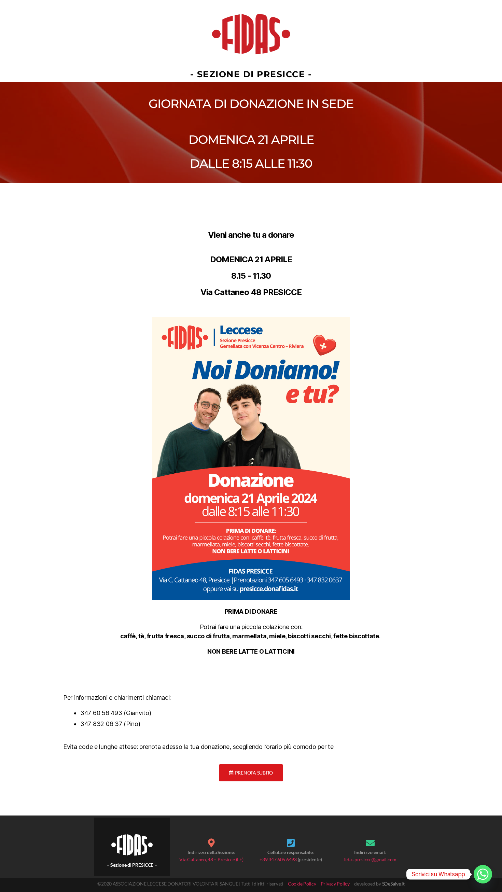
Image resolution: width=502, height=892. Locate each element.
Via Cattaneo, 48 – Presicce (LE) (211, 859)
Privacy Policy (335, 884)
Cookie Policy (302, 884)
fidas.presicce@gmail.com (370, 859)
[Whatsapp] (483, 874)
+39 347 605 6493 (278, 859)
